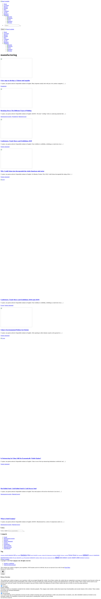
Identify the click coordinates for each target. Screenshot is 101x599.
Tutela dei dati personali (10, 565)
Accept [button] (62, 567)
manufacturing (5, 557)
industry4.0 (91, 555)
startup (53, 557)
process (22, 557)
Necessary (5, 586)
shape (46, 557)
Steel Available (7, 545)
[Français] (9, 18)
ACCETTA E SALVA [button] (6, 597)
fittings (70, 555)
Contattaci (6, 11)
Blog (5, 9)
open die (19, 557)
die (46, 555)
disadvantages (49, 555)
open (15, 557)
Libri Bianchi (7, 548)
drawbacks (54, 555)
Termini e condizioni (9, 563)
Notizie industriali (5, 146)
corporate (39, 555)
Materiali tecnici (22, 116)
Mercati (6, 7)
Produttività (3, 86)
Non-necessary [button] (4, 591)
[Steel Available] (5, 1)
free (77, 555)
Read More (67, 567)
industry (86, 555)
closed (32, 555)
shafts (44, 557)
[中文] (9, 19)
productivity (32, 557)
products (37, 557)
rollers (41, 557)
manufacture (96, 555)
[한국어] (9, 22)
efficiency (63, 555)
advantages (3, 555)
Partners (6, 542)
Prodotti (6, 8)
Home (5, 4)
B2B (15, 555)
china (28, 555)
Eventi (2, 305)
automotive (10, 555)
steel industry (63, 557)
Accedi (5, 12)
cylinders (43, 555)
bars (16, 555)
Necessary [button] (3, 584)
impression (80, 555)
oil (13, 557)
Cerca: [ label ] (4, 530)
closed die (35, 555)
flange (74, 555)
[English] (9, 16)
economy (59, 555)
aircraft (6, 555)
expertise (66, 555)
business (24, 555)
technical (82, 557)
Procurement (27, 557)
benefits (19, 555)
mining (10, 557)
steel (57, 557)
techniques (87, 557)
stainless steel (49, 557)
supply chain (76, 557)
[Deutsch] (9, 21)
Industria (6, 540)
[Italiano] (6, 15)
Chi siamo (6, 5)
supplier (70, 557)
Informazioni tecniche (6, 116)
